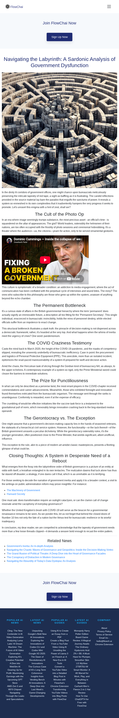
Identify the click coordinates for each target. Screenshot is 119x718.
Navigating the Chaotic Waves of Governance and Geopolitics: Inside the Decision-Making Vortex (60, 549)
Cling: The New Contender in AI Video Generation (15, 633)
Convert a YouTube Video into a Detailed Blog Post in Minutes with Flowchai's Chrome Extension (60, 676)
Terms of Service (104, 634)
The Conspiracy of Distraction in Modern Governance (36, 557)
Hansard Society (16, 494)
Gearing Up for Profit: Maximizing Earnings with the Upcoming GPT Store (15, 676)
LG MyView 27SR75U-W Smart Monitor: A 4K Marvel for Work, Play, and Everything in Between (82, 673)
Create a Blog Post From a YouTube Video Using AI (59, 643)
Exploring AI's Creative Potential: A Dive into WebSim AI (15, 662)
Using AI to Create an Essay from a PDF (59, 633)
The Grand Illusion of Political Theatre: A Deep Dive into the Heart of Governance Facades (56, 553)
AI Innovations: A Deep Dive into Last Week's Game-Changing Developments (37, 689)
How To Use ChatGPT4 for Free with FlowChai (82, 701)
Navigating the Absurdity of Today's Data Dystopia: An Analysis (41, 561)
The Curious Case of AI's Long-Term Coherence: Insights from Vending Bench (37, 673)
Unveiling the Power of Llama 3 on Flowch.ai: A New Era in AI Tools (59, 657)
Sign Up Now (59, 37)
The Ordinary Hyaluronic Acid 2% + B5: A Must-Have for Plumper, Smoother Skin (82, 653)
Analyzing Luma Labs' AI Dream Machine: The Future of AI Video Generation (15, 647)
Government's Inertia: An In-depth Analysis (30, 546)
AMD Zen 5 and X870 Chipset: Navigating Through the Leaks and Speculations (15, 692)
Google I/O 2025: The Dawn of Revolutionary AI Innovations (37, 658)
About (104, 628)
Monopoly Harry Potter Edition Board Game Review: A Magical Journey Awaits (82, 637)
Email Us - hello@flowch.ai (104, 639)
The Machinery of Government (23, 490)
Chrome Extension (104, 644)
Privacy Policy (104, 631)
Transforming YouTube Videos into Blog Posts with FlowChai (60, 694)
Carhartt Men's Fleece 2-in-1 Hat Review (81, 689)
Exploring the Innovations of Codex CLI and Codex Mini (37, 645)
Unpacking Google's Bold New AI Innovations (37, 633)
